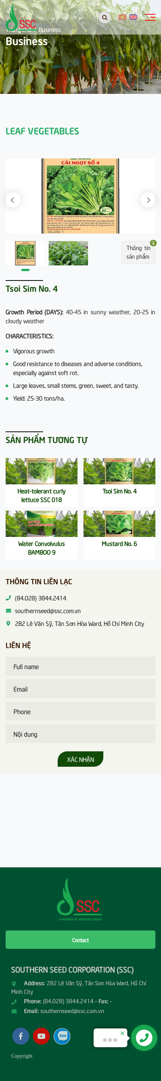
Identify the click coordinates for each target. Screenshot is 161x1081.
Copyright (22, 1056)
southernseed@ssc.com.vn (72, 1010)
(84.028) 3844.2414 (68, 1000)
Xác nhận (80, 759)
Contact (80, 939)
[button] (13, 199)
